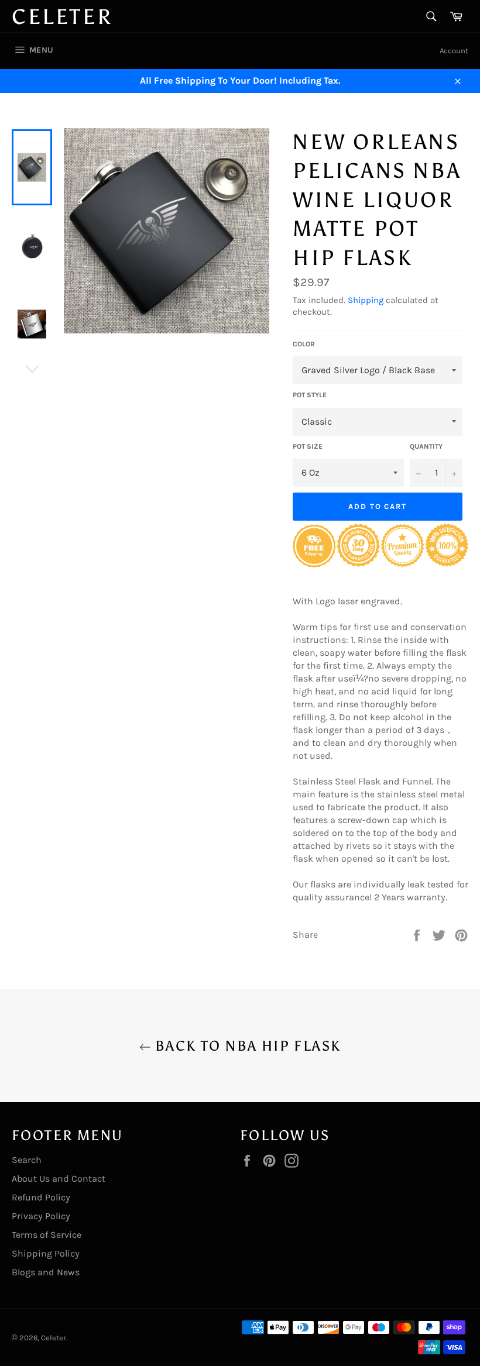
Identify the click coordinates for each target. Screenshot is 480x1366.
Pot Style (310, 395)
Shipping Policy (46, 1253)
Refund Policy (41, 1197)
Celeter (62, 17)
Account (454, 50)
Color (304, 344)
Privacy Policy (41, 1216)
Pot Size (308, 446)
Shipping (365, 300)
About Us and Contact (58, 1178)
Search (27, 1159)
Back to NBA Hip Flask (246, 1045)
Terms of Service (46, 1234)
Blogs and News (46, 1272)
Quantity (426, 446)
